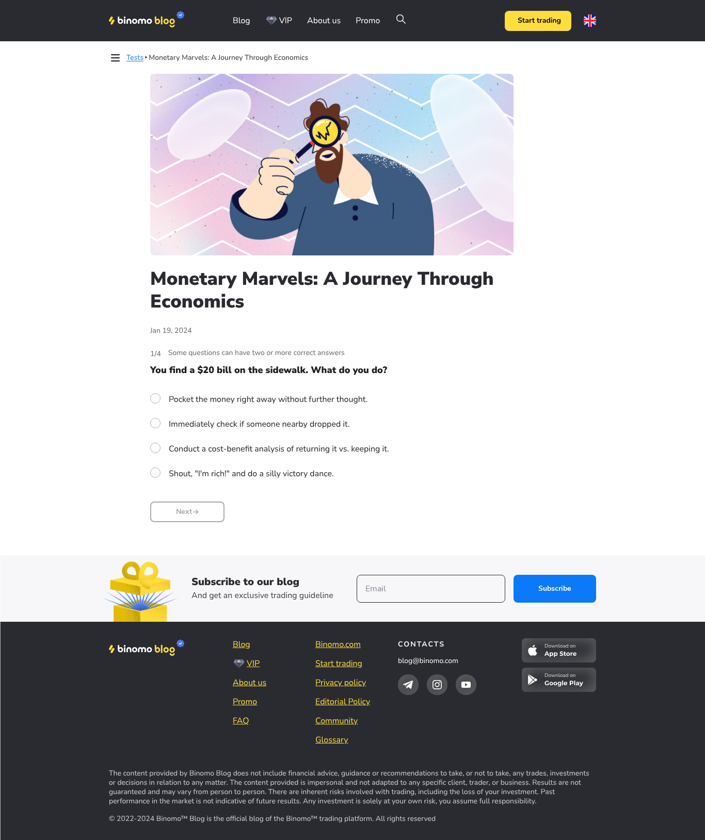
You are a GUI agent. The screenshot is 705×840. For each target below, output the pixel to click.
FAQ (241, 720)
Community (336, 720)
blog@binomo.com (428, 661)
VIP (285, 20)
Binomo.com (338, 644)
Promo (368, 20)
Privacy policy (340, 682)
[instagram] (437, 684)
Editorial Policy (342, 701)
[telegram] (408, 684)
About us (324, 20)
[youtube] (466, 684)
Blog (241, 20)
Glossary (331, 740)
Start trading (539, 20)
